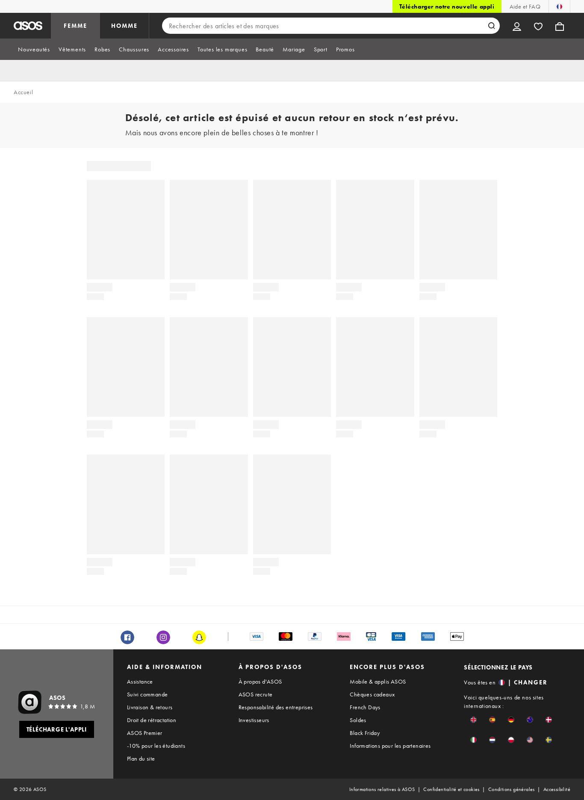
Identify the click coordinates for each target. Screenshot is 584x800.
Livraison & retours (150, 707)
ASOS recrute (256, 694)
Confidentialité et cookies (451, 789)
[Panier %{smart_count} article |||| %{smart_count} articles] (559, 26)
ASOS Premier (144, 733)
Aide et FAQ (525, 6)
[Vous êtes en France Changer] (559, 6)
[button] (473, 720)
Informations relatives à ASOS (382, 789)
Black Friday (365, 733)
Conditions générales (511, 789)
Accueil (23, 92)
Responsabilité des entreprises (276, 707)
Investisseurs (254, 720)
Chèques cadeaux (372, 694)
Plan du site (141, 758)
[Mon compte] (517, 26)
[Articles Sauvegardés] (538, 26)
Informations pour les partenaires (390, 745)
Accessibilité (556, 789)
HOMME (124, 26)
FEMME (75, 26)
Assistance (140, 681)
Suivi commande (147, 694)
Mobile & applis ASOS (378, 681)
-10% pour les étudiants (156, 745)
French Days (365, 707)
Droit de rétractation (151, 720)
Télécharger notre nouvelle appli (446, 6)
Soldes (358, 720)
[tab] (34, 49)
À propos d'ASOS (260, 681)
